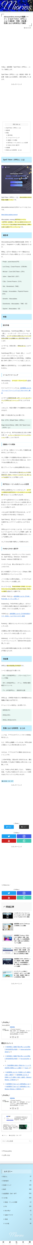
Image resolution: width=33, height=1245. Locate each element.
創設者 (8, 130)
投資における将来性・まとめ (14, 150)
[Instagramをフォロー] (24, 836)
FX (18, 1206)
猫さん (17, 1176)
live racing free (25, 1058)
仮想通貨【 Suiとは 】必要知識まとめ (17, 1084)
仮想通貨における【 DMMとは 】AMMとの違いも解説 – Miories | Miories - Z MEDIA (18, 1077)
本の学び (18, 1210)
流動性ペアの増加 (12, 140)
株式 (17, 1189)
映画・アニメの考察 (18, 1202)
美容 (18, 1219)
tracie (26, 1068)
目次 (14, 124)
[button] (29, 1141)
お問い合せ (6, 1155)
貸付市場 (10, 135)
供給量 (8, 147)
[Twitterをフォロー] (9, 836)
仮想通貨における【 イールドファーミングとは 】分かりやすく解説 (16, 390)
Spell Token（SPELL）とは (13, 127)
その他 (17, 1198)
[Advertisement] (16, 46)
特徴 (7, 132)
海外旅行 (17, 1181)
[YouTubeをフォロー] (9, 841)
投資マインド (17, 1185)
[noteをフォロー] (24, 841)
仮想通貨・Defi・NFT (8, 781)
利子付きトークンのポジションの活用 (18, 142)
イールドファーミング (13, 137)
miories (12, 1027)
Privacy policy (7, 1151)
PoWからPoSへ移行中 (13, 145)
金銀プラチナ (18, 1215)
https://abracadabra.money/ (9, 214)
